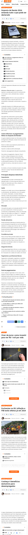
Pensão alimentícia (10, 71)
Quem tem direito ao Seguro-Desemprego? (14, 530)
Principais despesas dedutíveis (11, 61)
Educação (8, 68)
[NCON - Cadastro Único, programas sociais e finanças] (8, 1)
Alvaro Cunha (7, 22)
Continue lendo (14, 398)
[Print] (11, 19)
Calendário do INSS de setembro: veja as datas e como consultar (12, 308)
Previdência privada (10, 73)
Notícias (9, 7)
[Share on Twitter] (7, 19)
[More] (13, 19)
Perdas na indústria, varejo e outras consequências (12, 457)
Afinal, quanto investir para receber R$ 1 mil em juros (14, 384)
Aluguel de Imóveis (10, 76)
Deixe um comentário (21, 326)
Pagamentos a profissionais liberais (14, 78)
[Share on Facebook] (5, 19)
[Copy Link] (9, 19)
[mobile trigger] (2, 1)
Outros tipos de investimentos (11, 381)
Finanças (4, 7)
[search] (19, 1)
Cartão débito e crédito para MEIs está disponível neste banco (12, 304)
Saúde (7, 66)
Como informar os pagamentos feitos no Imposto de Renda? (13, 58)
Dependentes (9, 63)
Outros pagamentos (8, 81)
